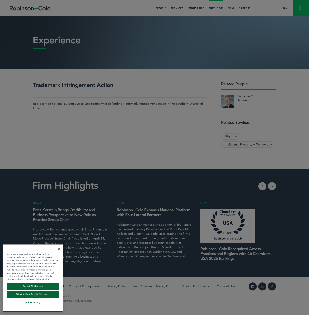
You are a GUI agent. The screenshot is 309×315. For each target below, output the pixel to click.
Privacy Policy (42, 279)
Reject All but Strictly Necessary (33, 294)
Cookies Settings (33, 302)
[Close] (58, 249)
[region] (33, 278)
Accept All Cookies (33, 286)
